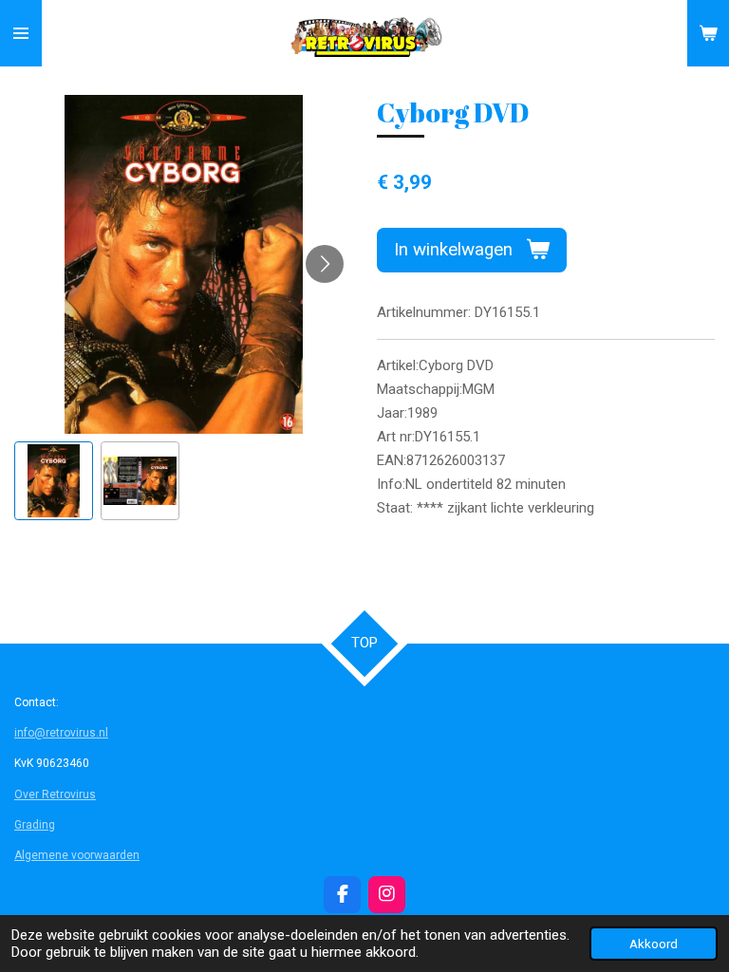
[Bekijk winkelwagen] (708, 33)
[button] (53, 480)
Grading (34, 825)
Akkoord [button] (653, 943)
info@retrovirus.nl (61, 732)
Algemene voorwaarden (77, 855)
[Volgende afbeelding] (325, 264)
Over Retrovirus (55, 794)
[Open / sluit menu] (21, 33)
